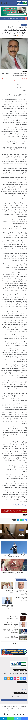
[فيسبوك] (26, 520)
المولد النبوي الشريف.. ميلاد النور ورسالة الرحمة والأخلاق (15, 534)
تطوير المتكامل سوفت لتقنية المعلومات (14, 708)
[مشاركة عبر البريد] (15, 520)
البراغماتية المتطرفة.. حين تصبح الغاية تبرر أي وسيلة (7, 606)
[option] (14, 531)
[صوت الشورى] (22, 3)
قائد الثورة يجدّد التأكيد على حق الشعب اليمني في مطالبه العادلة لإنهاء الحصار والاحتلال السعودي (10, 631)
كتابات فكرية (19, 21)
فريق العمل (24, 689)
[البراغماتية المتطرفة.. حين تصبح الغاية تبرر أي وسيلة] (7, 600)
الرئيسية (24, 21)
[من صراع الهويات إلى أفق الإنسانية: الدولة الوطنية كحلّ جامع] (21, 585)
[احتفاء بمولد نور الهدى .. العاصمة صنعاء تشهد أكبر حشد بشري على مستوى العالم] (23, 637)
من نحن (25, 687)
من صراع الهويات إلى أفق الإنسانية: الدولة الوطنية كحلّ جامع (21, 592)
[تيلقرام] (18, 520)
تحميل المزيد (14, 643)
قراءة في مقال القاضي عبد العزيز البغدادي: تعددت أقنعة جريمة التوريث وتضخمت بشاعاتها (10, 624)
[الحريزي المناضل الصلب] (7, 585)
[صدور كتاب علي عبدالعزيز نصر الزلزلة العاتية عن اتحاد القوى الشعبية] (23, 618)
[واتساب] (21, 520)
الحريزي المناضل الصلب (8, 590)
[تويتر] (23, 520)
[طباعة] (13, 520)
